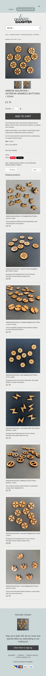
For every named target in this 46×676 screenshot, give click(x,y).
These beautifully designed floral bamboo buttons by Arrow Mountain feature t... (22, 328)
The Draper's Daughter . (25, 662)
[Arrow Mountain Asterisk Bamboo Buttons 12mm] (23, 61)
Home (6, 34)
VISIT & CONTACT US (23, 657)
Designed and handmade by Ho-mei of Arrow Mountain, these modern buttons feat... (20, 540)
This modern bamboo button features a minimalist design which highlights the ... (22, 487)
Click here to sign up (23, 648)
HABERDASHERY (15, 34)
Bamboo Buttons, (10, 165)
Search (39, 6)
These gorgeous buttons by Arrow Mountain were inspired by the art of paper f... (21, 222)
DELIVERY (11, 655)
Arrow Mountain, (31, 163)
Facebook (21, 3)
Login (11, 9)
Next (34, 170)
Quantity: (8, 109)
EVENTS (21, 655)
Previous (12, 170)
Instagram (29, 3)
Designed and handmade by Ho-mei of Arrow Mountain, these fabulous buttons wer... (20, 275)
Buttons (14, 150)
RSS (17, 3)
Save (13, 158)
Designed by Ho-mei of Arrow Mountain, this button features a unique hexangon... (22, 381)
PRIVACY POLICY (32, 655)
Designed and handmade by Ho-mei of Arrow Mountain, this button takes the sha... (20, 434)
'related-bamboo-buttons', (17, 163)
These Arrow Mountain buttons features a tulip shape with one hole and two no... (23, 592)
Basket (25, 9)
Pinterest (25, 3)
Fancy (7, 157)
